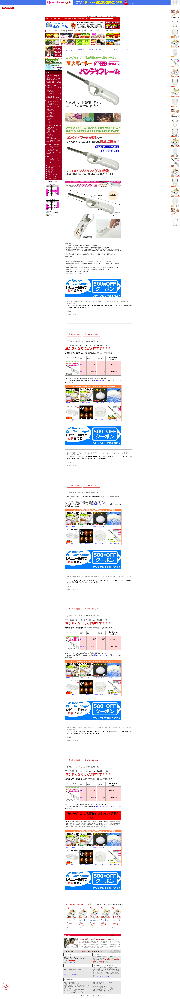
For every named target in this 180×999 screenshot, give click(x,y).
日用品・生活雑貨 (51, 127)
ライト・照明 (49, 147)
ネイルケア (49, 121)
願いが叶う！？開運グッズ (53, 78)
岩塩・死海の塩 (50, 103)
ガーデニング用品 (51, 131)
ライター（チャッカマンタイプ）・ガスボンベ (119, 49)
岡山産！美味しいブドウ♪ (52, 77)
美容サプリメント (51, 111)
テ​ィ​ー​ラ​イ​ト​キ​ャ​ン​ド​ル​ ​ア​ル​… (71, 920)
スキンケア (49, 115)
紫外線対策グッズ (51, 116)
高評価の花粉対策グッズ (52, 80)
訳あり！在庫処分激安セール (53, 81)
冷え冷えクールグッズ (52, 105)
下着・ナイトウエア (51, 159)
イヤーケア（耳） (51, 113)
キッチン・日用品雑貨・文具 (79, 49)
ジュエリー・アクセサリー (53, 161)
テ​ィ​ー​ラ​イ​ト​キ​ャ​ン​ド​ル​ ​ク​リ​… (83, 920)
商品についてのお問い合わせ (77, 341)
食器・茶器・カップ (51, 134)
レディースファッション (52, 158)
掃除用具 (48, 128)
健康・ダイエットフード (52, 90)
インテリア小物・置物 (52, 149)
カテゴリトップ (68, 49)
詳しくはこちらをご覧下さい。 (72, 975)
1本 (81, 364)
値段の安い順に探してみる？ (53, 82)
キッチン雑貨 (49, 136)
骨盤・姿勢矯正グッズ (52, 102)
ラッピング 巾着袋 (51, 138)
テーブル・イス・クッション (53, 152)
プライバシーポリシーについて (101, 976)
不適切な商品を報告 (93, 341)
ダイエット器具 (50, 91)
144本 (82, 371)
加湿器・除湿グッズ (51, 130)
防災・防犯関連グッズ (52, 141)
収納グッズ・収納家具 (52, 146)
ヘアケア (48, 119)
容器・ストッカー (51, 137)
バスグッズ (49, 122)
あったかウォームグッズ (52, 106)
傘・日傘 (48, 162)
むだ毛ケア (49, 112)
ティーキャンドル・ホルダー (53, 140)
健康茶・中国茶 (50, 96)
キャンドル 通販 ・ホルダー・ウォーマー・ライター (97, 49)
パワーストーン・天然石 (52, 150)
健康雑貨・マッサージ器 (52, 97)
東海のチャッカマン (100, 380)
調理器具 (48, 133)
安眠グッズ (49, 153)
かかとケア (49, 118)
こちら (70, 962)
